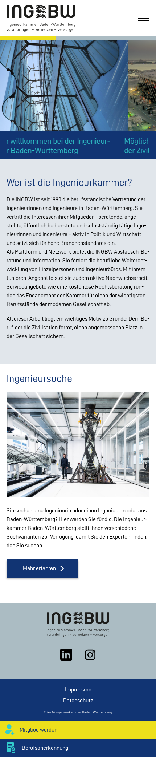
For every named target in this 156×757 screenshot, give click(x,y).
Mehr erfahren (39, 568)
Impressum (78, 690)
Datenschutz (78, 701)
